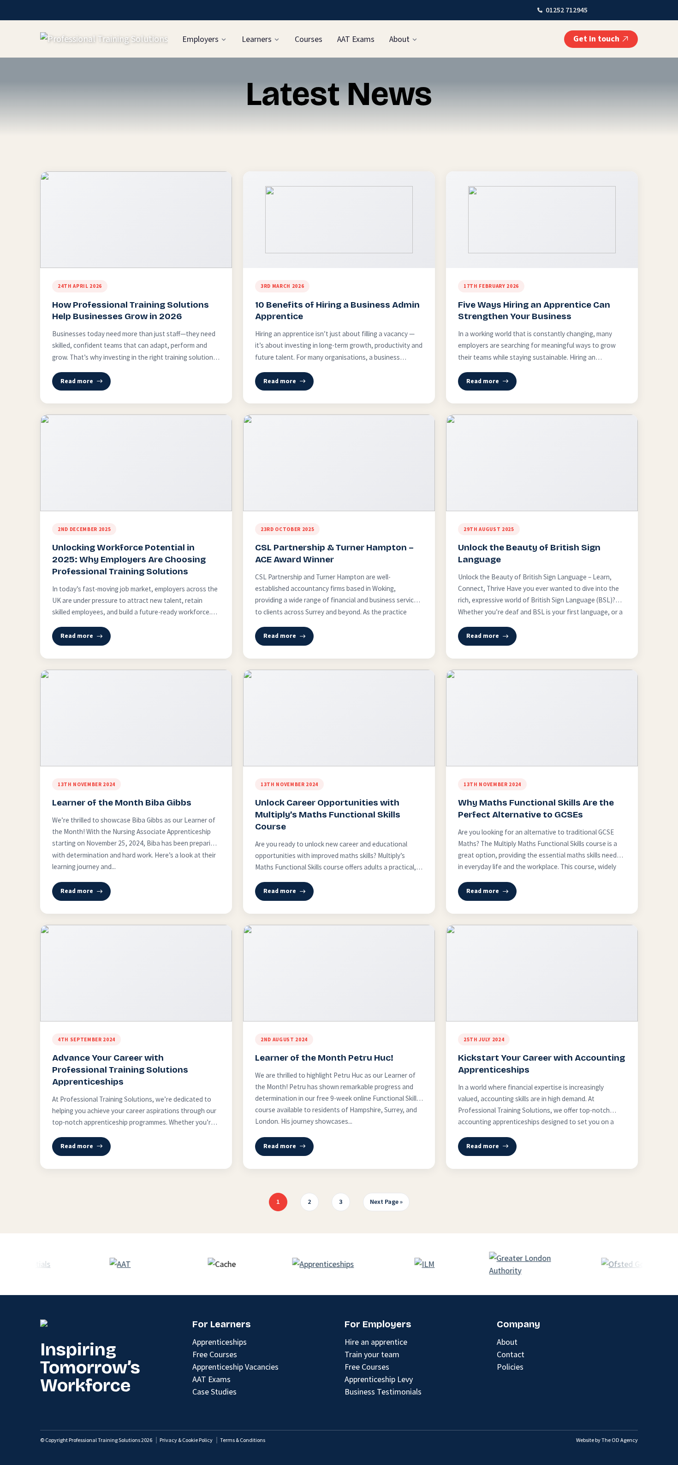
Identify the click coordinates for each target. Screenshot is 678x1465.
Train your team (372, 1354)
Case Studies (214, 1391)
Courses (308, 39)
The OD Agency (619, 1439)
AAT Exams (356, 39)
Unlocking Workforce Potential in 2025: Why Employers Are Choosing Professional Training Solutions (129, 559)
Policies (510, 1366)
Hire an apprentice (376, 1342)
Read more (76, 381)
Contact (510, 1354)
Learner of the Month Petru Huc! (324, 1057)
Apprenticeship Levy (379, 1379)
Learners (257, 39)
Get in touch (596, 39)
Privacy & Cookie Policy (186, 1439)
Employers (200, 39)
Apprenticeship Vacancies (235, 1366)
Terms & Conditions (242, 1439)
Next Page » (386, 1201)
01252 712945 (567, 10)
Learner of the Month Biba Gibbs (121, 802)
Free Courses (214, 1354)
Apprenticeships (219, 1342)
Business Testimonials (383, 1391)
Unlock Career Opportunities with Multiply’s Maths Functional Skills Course (327, 814)
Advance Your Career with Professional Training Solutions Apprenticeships (120, 1069)
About (399, 39)
